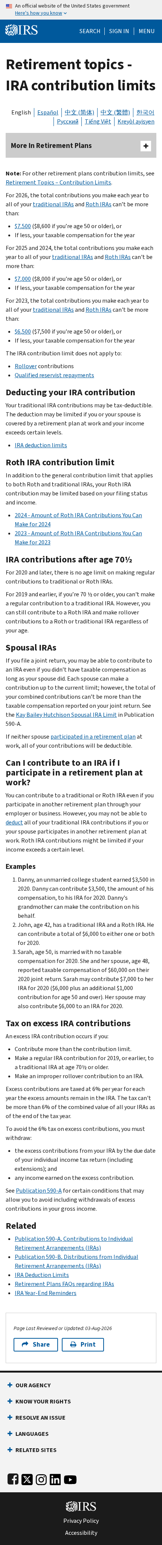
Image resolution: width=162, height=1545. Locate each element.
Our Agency (32, 1385)
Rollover (26, 366)
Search (90, 31)
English (21, 112)
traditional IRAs (53, 204)
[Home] (21, 29)
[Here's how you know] (81, 10)
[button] (119, 31)
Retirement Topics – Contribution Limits (58, 182)
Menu (146, 31)
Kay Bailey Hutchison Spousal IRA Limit (66, 715)
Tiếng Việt (98, 121)
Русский (67, 121)
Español (47, 112)
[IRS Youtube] (70, 1478)
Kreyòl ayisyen (136, 121)
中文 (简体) (79, 112)
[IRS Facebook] (13, 1478)
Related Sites (36, 1450)
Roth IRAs (99, 204)
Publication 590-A (39, 1191)
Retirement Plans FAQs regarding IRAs (64, 1284)
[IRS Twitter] (27, 1478)
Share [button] (41, 1344)
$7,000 (23, 279)
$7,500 (23, 226)
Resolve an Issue (40, 1418)
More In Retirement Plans (51, 145)
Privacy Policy (81, 1521)
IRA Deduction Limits (42, 1275)
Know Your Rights (43, 1401)
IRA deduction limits (41, 445)
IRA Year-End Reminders (45, 1293)
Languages (32, 1434)
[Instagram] (41, 1478)
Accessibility (81, 1533)
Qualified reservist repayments (54, 375)
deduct (14, 822)
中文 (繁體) (115, 112)
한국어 (145, 112)
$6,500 (23, 331)
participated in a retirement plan (93, 737)
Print (88, 1344)
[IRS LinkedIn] (55, 1478)
